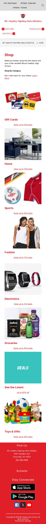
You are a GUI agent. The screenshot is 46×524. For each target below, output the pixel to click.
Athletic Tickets (20, 7)
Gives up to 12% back (23, 304)
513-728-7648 (22, 460)
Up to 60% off (23, 392)
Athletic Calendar (28, 3)
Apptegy (28, 521)
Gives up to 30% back (23, 213)
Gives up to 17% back (23, 257)
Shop (41, 43)
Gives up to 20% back (23, 437)
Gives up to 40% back (23, 348)
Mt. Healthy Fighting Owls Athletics (18, 43)
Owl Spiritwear (10, 3)
